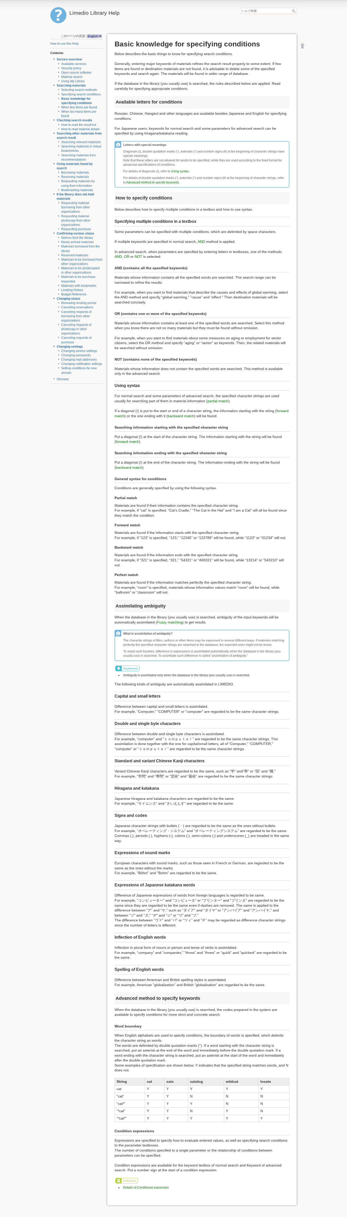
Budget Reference (73, 294)
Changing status (68, 298)
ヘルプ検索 (294, 11)
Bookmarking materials (77, 190)
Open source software (76, 72)
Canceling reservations (77, 307)
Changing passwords (76, 355)
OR (126, 257)
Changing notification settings (81, 364)
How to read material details (80, 129)
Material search (72, 77)
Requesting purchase (76, 229)
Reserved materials (74, 255)
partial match (218, 401)
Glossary (63, 379)
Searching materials (71, 85)
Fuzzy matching (169, 622)
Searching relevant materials (81, 142)
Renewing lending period (78, 303)
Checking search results (74, 120)
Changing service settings (79, 351)
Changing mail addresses (79, 359)
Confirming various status (75, 233)
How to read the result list (78, 125)
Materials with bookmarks (78, 286)
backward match (181, 416)
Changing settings (70, 346)
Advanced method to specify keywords (152, 182)
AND (201, 242)
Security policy (71, 68)
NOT (138, 257)
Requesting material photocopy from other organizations (75, 220)
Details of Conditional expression (146, 1187)
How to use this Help (64, 43)
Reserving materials (75, 177)
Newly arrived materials (77, 242)
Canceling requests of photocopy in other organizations (76, 329)
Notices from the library (77, 238)
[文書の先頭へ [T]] (302, 45)
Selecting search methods (79, 90)
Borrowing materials (75, 172)
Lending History (72, 290)
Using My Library (73, 81)
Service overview (69, 59)
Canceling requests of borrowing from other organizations (76, 316)
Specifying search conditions (81, 94)
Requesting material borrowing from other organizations (75, 207)
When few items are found (79, 107)
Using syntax (180, 171)
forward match (127, 442)
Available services (73, 64)
